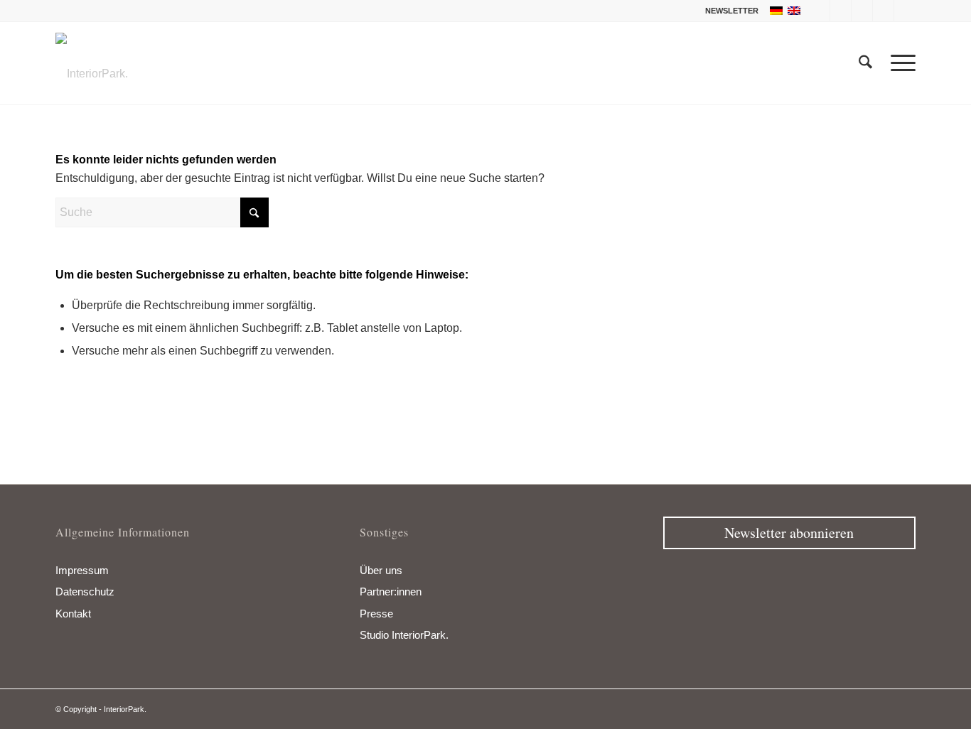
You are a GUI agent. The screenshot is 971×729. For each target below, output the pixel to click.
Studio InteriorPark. (404, 635)
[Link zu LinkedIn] (905, 10)
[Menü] (898, 63)
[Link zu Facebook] (819, 10)
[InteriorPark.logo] (91, 74)
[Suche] (865, 63)
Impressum (82, 570)
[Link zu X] (840, 10)
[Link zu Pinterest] (883, 10)
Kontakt (73, 614)
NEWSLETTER (731, 10)
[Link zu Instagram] (862, 10)
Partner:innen (391, 591)
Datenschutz (84, 591)
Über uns (381, 570)
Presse (376, 614)
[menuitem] (728, 10)
